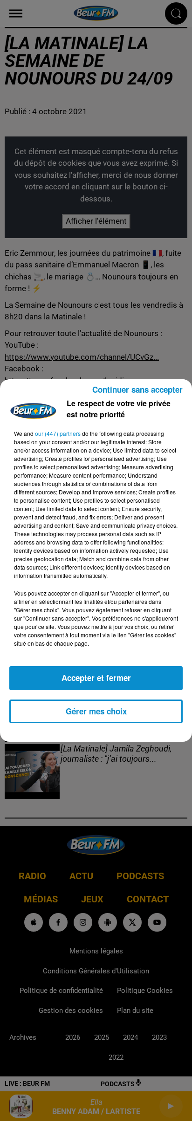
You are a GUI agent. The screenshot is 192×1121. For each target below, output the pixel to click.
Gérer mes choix (96, 711)
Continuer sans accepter (137, 389)
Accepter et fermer (96, 677)
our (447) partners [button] (58, 433)
